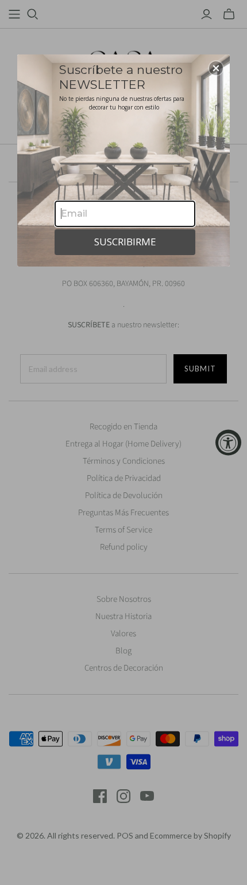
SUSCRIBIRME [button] (125, 241)
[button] (216, 68)
